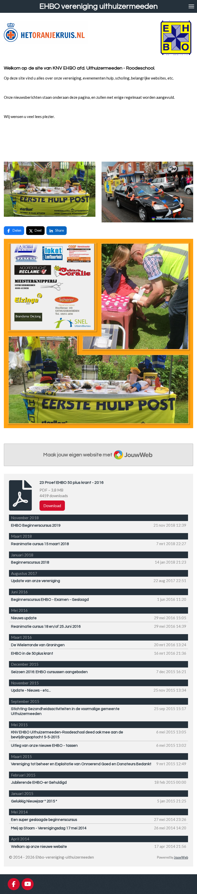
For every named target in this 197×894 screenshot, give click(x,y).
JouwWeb (181, 857)
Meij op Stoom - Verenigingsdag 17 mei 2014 (48, 828)
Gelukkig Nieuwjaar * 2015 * (34, 801)
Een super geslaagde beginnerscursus (44, 820)
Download (52, 505)
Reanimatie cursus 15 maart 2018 (40, 544)
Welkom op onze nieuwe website (39, 847)
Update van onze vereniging (35, 581)
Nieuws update (24, 618)
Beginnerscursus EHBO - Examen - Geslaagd (50, 600)
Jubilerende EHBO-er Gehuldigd (39, 782)
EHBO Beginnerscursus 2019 (35, 525)
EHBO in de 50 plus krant (32, 653)
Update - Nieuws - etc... (31, 690)
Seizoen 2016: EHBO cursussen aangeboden (49, 672)
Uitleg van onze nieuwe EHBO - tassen (44, 746)
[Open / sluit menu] (191, 6)
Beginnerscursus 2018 (30, 562)
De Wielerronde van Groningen (38, 645)
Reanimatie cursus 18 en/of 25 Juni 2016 (46, 626)
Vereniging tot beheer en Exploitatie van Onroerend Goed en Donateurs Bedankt (81, 764)
